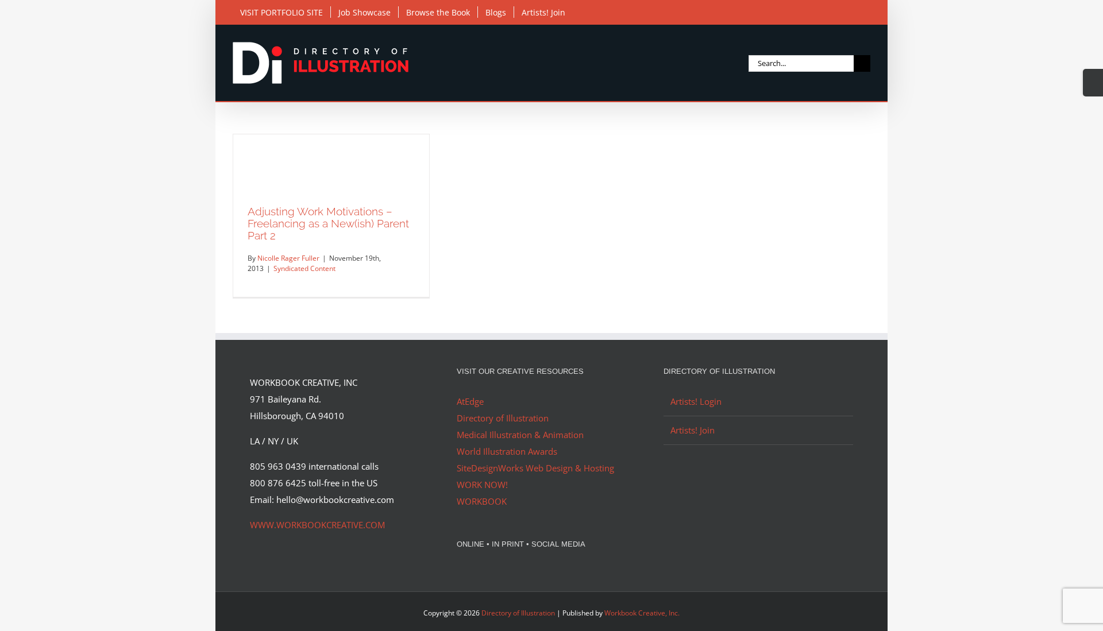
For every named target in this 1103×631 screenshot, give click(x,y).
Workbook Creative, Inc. (642, 613)
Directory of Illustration (503, 418)
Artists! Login (696, 401)
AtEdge (470, 401)
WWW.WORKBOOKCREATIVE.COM (317, 525)
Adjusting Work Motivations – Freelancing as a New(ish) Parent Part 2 (328, 223)
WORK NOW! (482, 484)
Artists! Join (692, 430)
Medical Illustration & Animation (520, 434)
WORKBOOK (482, 501)
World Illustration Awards (507, 451)
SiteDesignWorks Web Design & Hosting (535, 468)
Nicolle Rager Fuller (288, 258)
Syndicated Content (304, 268)
